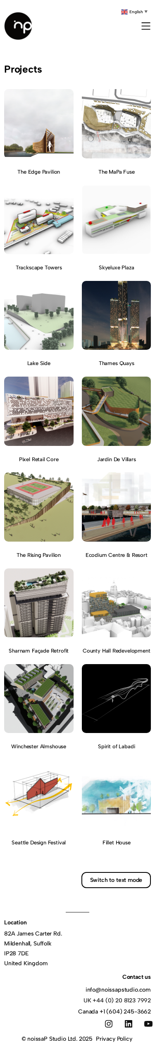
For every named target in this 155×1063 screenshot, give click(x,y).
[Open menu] (146, 26)
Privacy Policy (114, 1038)
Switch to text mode (116, 880)
